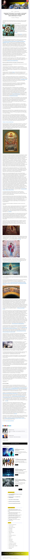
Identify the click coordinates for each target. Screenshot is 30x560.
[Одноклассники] (4, 425)
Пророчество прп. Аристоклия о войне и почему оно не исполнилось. (15, 328)
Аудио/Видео (10, 528)
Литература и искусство (12, 535)
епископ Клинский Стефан (16, 93)
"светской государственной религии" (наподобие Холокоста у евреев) (14, 418)
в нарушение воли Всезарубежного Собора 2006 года (14, 393)
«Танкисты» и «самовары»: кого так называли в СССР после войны (5, 431)
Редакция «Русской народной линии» (12, 60)
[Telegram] (10, 425)
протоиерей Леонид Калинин (13, 95)
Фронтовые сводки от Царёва (13, 545)
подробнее (9, 211)
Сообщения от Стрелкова (12, 543)
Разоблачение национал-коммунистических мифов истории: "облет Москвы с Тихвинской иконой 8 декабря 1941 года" (14, 283)
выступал (20, 34)
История (10, 533)
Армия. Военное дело (12, 527)
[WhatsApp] (8, 425)
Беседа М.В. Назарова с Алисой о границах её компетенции (20, 470)
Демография (10, 531)
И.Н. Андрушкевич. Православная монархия (5, 436)
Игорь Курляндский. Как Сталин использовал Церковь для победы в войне (14, 331)
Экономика (10, 548)
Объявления (10, 540)
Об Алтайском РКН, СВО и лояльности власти (14, 515)
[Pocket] (6, 425)
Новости (10, 537)
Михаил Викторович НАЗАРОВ (13, 517)
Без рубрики (10, 529)
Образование (11, 539)
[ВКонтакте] (3, 425)
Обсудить (17, 17)
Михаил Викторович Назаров (13, 509)
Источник (15, 32)
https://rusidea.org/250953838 (10, 420)
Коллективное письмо (24, 79)
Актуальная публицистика (12, 524)
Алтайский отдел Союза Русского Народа (16, 5)
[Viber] (7, 425)
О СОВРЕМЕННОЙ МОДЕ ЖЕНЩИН (20, 459)
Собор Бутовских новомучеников (12, 513)
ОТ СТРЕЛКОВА (11, 541)
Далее (16, 454)
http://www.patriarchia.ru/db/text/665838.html (18, 323)
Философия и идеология (12, 544)
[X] (5, 425)
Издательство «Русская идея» (13, 558)
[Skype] (9, 425)
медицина (10, 536)
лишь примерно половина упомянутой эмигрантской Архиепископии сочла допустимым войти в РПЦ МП (15, 388)
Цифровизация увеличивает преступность (19, 450)
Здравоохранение (11, 532)
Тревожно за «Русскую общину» (12, 518)
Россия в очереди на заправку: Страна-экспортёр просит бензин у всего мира (20, 480)
